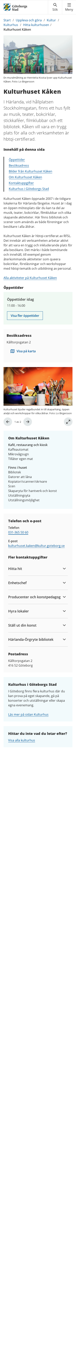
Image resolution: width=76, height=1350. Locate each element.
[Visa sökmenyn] (55, 7)
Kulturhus (11, 25)
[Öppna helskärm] (68, 421)
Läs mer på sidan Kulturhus (28, 714)
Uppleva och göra (29, 20)
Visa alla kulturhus (21, 740)
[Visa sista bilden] (8, 421)
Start (7, 20)
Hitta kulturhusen (36, 25)
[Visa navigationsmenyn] (69, 7)
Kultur (51, 20)
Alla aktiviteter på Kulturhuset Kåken (30, 278)
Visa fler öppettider (25, 315)
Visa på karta (26, 351)
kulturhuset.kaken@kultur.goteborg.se (36, 546)
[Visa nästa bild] (27, 421)
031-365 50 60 (18, 532)
